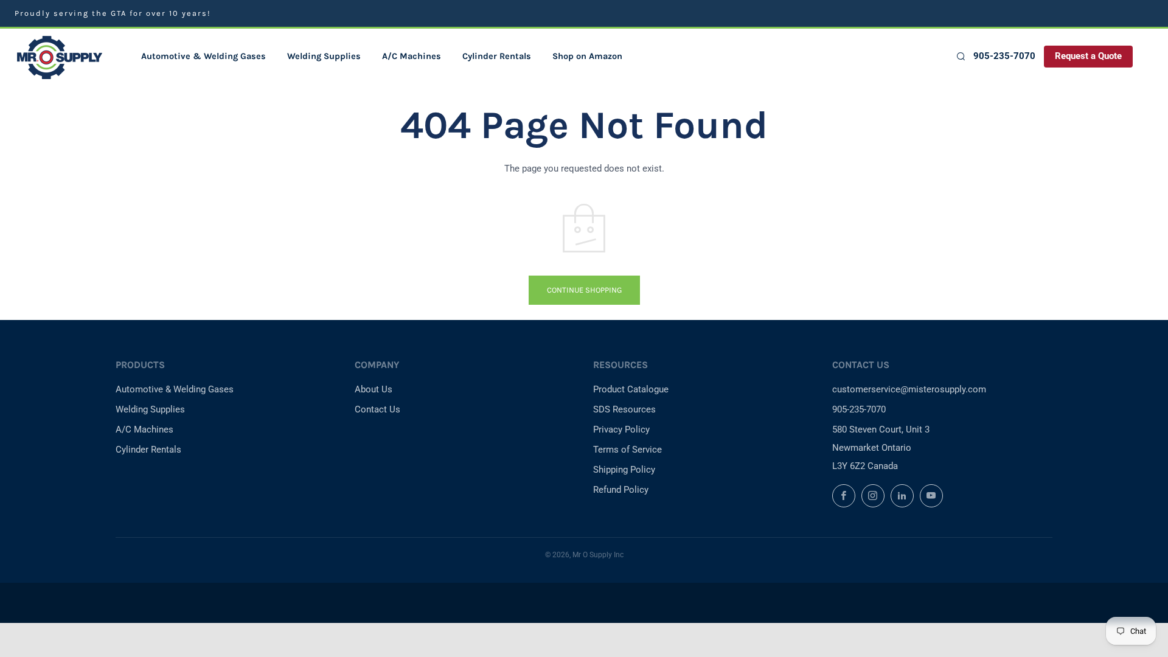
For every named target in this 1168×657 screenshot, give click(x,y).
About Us (373, 389)
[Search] (960, 56)
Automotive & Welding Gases (203, 56)
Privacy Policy (621, 429)
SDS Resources (624, 409)
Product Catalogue (631, 389)
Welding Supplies (324, 56)
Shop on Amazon (587, 56)
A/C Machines (411, 56)
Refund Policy (620, 489)
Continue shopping (584, 289)
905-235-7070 (1004, 56)
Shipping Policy (624, 469)
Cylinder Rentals (496, 56)
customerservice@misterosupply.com (909, 389)
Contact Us (377, 409)
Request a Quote (1088, 56)
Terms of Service (627, 449)
